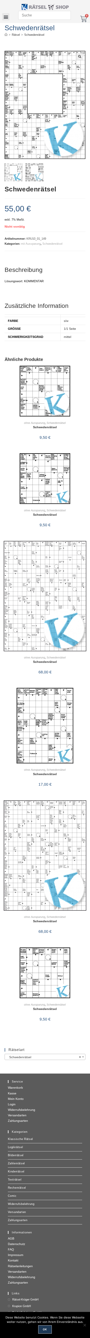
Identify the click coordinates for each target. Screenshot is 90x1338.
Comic (12, 1195)
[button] (5, 16)
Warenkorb (15, 1087)
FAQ (11, 1249)
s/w (66, 321)
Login (12, 1104)
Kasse (12, 1093)
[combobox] (45, 1057)
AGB (11, 1238)
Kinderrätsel (16, 1171)
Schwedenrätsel (34, 34)
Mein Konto (16, 1099)
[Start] (6, 34)
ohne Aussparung (34, 423)
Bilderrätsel (16, 1155)
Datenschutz (16, 1244)
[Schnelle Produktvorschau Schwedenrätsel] (84, 373)
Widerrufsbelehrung (21, 1109)
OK (45, 1329)
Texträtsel (15, 1179)
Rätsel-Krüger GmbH (25, 1299)
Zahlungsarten (18, 1120)
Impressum (15, 1255)
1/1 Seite (70, 328)
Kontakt (13, 1260)
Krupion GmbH (21, 1306)
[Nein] (84, 1325)
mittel (67, 337)
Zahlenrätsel (16, 1163)
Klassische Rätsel (20, 1139)
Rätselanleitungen (20, 1266)
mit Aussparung (31, 243)
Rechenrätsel (17, 1187)
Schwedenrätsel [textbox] (44, 1057)
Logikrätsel (15, 1147)
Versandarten (17, 1115)
